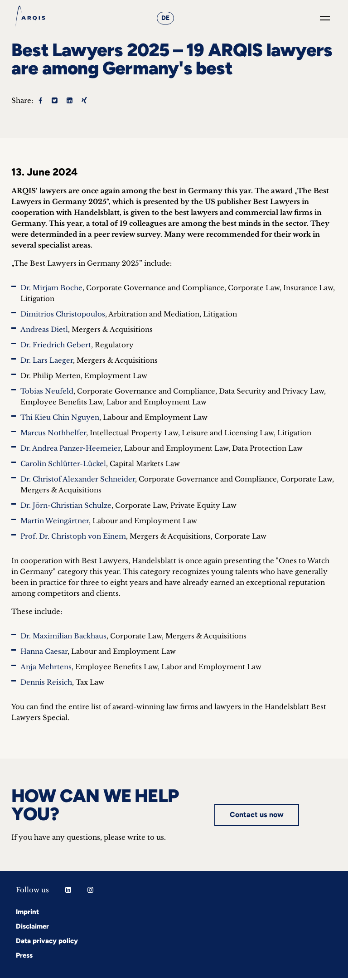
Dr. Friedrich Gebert (55, 345)
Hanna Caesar (44, 651)
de (165, 18)
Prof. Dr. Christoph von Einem (73, 536)
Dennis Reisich (46, 682)
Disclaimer (32, 926)
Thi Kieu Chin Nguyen (59, 417)
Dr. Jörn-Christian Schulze (65, 505)
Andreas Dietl (44, 329)
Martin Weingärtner (54, 520)
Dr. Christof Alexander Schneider (77, 479)
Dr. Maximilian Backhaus (63, 636)
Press (24, 955)
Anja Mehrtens (46, 666)
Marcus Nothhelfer (53, 432)
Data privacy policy (47, 941)
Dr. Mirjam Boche (51, 287)
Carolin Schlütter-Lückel (63, 463)
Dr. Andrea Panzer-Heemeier (70, 448)
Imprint (27, 912)
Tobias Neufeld (46, 391)
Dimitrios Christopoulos (62, 314)
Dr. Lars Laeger (46, 360)
